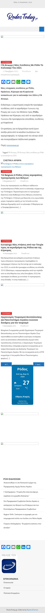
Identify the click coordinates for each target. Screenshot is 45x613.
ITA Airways (12, 152)
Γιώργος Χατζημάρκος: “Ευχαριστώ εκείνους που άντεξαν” (22, 525)
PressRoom (26, 71)
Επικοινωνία (8, 582)
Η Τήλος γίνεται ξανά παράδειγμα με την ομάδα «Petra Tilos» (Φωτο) (8, 364)
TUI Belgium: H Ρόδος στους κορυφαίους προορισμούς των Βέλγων (21, 176)
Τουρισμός (6, 62)
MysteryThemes (32, 610)
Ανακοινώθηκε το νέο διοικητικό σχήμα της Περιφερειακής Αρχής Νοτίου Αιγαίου (20, 484)
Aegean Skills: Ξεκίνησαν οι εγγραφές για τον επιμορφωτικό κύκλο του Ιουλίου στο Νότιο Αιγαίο (23, 516)
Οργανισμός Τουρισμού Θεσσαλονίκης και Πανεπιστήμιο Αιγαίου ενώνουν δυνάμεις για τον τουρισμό (21, 319)
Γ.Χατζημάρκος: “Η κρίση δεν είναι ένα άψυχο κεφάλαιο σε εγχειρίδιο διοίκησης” (21, 494)
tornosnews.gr (12, 145)
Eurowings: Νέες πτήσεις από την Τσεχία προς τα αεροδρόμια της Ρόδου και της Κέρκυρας (22, 247)
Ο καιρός (7, 587)
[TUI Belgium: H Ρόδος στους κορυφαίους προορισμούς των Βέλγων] (22, 165)
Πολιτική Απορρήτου (12, 593)
